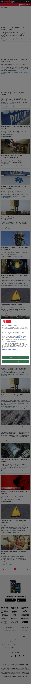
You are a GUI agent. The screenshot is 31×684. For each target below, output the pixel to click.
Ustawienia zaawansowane (15, 353)
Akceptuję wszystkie (15, 361)
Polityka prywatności (19, 337)
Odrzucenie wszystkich (15, 357)
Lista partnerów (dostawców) (9, 349)
